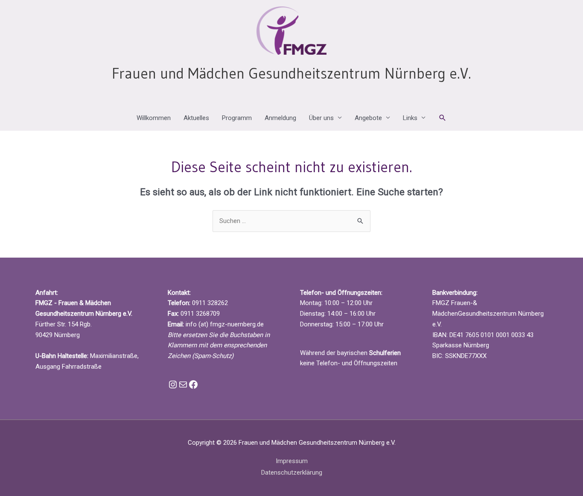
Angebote (368, 118)
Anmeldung (280, 118)
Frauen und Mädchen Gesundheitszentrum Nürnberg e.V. (291, 73)
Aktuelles (196, 118)
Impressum (292, 461)
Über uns (321, 118)
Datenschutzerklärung (291, 472)
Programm (237, 118)
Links (410, 118)
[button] (442, 118)
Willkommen (154, 118)
